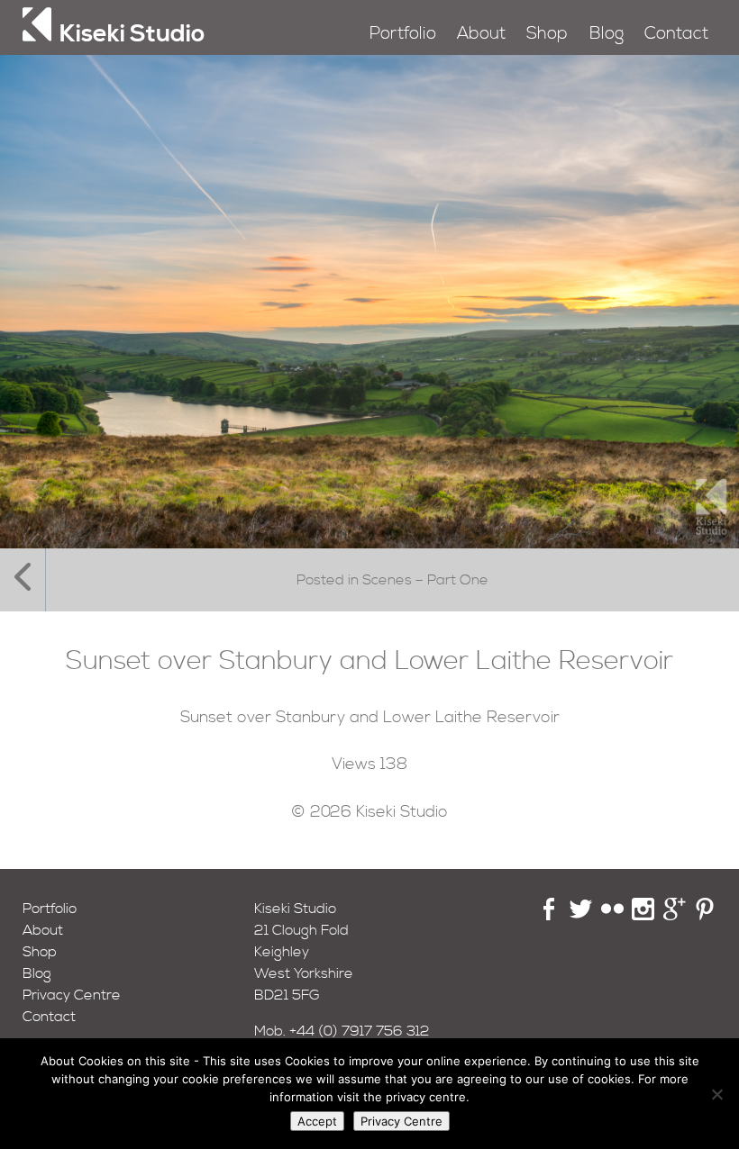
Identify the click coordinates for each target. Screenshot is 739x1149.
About (481, 34)
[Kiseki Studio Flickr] (612, 916)
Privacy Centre (72, 995)
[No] (716, 1094)
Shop (547, 34)
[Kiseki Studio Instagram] (643, 916)
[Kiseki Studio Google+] (674, 916)
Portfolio (403, 34)
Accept (317, 1121)
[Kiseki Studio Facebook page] (549, 916)
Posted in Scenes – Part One (392, 580)
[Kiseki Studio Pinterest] (705, 916)
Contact (676, 34)
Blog (606, 34)
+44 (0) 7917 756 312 (359, 1031)
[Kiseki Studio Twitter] (581, 916)
